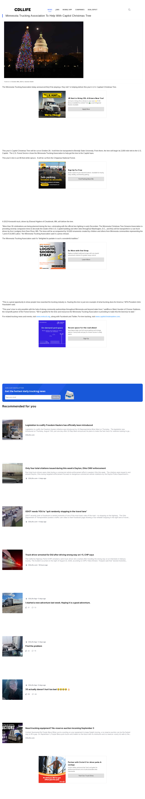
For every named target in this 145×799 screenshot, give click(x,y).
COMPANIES (79, 9)
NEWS (50, 9)
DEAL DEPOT (92, 9)
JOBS (57, 9)
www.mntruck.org (43, 316)
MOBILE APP (67, 9)
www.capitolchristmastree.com (107, 316)
